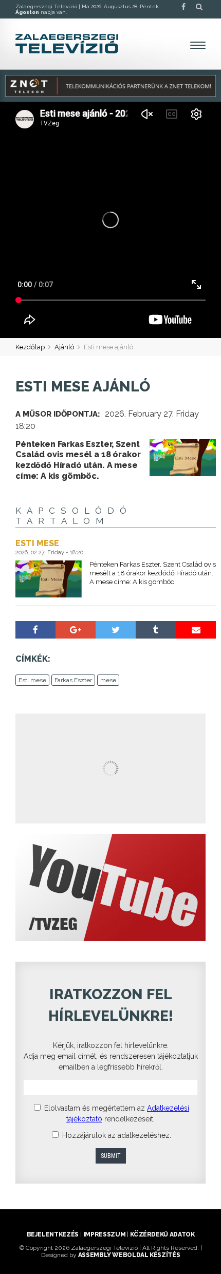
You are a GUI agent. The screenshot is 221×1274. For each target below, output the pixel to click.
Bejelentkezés (53, 1234)
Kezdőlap (30, 347)
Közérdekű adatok (162, 1234)
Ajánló (64, 347)
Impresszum (104, 1234)
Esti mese (32, 680)
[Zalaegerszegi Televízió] (67, 43)
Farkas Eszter (73, 680)
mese (108, 680)
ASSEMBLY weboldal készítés (129, 1255)
